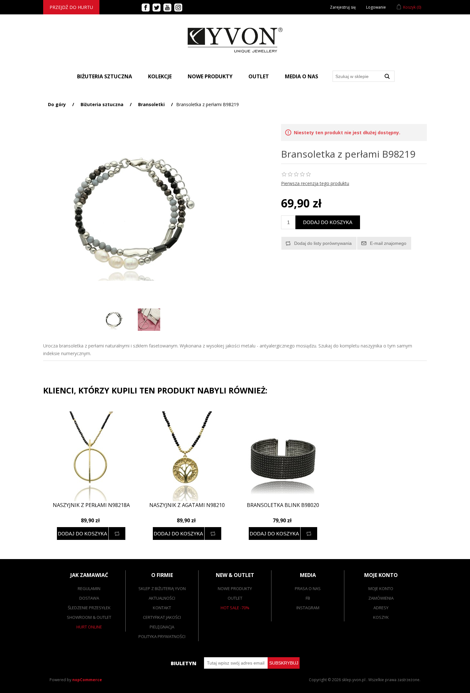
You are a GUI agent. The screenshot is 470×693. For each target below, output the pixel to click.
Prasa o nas (308, 588)
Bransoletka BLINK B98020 (283, 505)
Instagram (307, 608)
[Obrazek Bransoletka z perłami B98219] (114, 320)
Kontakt (162, 608)
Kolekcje (160, 76)
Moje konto (380, 588)
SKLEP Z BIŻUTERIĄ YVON (162, 588)
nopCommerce (87, 679)
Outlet (258, 76)
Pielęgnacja (162, 627)
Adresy (380, 608)
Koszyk (381, 617)
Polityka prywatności (161, 636)
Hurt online (89, 627)
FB (308, 598)
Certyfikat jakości (162, 617)
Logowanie (376, 7)
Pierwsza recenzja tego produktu (315, 183)
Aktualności (162, 598)
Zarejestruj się (343, 7)
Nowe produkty (210, 76)
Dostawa (89, 598)
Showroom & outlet (89, 617)
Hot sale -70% (235, 608)
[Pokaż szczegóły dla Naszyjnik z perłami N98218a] (91, 456)
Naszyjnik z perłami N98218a (91, 505)
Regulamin (89, 588)
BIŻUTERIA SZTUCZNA (104, 76)
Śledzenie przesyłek (89, 608)
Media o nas (301, 76)
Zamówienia (381, 598)
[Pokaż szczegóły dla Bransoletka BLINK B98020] (283, 456)
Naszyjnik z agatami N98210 (187, 505)
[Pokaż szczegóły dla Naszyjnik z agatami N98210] (187, 456)
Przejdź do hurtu (71, 7)
